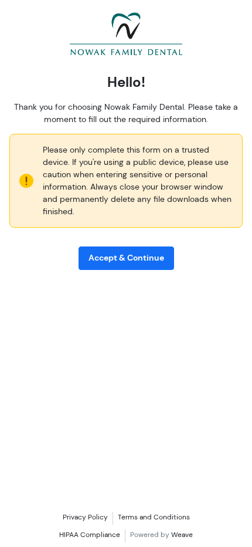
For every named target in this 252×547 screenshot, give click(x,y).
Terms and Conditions (154, 517)
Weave (182, 534)
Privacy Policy (85, 517)
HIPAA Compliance (89, 534)
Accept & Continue (126, 257)
